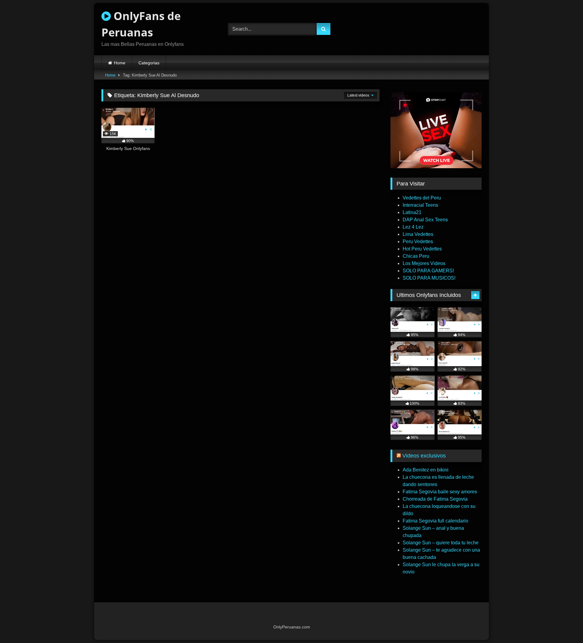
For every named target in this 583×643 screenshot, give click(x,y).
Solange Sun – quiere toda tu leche (441, 542)
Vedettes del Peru (422, 197)
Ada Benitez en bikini (425, 469)
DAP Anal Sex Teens (425, 219)
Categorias (148, 62)
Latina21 (412, 212)
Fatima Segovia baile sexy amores (440, 491)
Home (119, 62)
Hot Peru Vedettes (422, 248)
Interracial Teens (420, 205)
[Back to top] (564, 625)
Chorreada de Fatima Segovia (435, 499)
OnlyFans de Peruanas (141, 24)
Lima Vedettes (418, 234)
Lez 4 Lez (413, 227)
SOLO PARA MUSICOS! (429, 278)
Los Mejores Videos (424, 263)
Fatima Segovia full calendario (435, 520)
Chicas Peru (416, 256)
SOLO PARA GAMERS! (428, 270)
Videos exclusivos (424, 456)
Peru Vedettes (418, 241)
